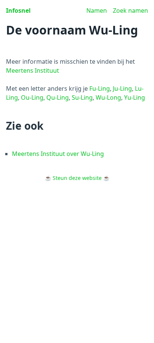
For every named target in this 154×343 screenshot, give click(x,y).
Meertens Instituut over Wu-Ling (58, 154)
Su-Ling (82, 97)
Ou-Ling (32, 97)
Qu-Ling (57, 97)
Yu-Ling (134, 97)
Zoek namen (130, 10)
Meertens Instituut (32, 70)
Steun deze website (77, 177)
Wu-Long (108, 97)
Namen (96, 10)
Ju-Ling (122, 88)
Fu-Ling (99, 88)
